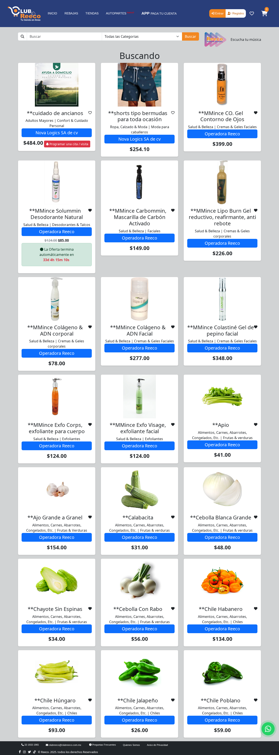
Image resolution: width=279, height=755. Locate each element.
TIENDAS (92, 13)
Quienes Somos (131, 745)
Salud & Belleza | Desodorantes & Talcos (56, 224)
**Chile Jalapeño (137, 700)
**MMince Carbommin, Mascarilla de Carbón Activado (137, 217)
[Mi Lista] (90, 112)
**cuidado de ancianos (55, 113)
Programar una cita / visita (68, 144)
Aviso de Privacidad (157, 745)
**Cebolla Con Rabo (137, 608)
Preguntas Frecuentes (104, 744)
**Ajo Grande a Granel (54, 517)
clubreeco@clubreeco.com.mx (64, 745)
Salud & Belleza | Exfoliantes (56, 438)
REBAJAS (71, 13)
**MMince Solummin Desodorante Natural (56, 214)
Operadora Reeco (222, 134)
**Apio (220, 424)
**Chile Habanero (221, 608)
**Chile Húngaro (55, 700)
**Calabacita (137, 517)
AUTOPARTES (120, 13)
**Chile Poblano (220, 700)
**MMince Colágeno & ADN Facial (138, 330)
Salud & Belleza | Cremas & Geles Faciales (222, 126)
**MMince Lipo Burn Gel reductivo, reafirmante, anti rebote (222, 217)
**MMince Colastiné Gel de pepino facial (220, 330)
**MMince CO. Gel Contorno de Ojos (221, 116)
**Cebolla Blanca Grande (220, 517)
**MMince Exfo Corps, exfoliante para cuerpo (56, 428)
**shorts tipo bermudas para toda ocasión (137, 116)
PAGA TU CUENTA (159, 13)
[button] (264, 14)
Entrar (219, 13)
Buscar (190, 36)
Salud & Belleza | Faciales (139, 231)
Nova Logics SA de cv (57, 133)
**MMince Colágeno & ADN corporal (55, 330)
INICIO (52, 13)
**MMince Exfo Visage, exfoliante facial (138, 428)
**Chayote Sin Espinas (55, 608)
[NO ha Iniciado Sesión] (252, 14)
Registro (237, 13)
